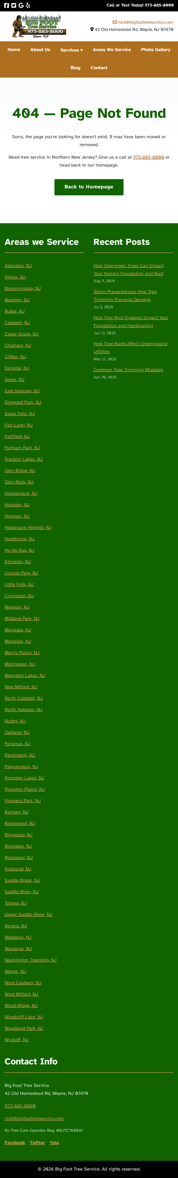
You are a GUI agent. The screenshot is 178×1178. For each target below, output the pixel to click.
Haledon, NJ (17, 504)
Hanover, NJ (17, 516)
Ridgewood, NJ (20, 823)
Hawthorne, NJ (20, 539)
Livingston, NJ (19, 596)
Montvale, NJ (18, 630)
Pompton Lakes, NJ (24, 778)
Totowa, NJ (16, 903)
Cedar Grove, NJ (21, 334)
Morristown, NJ (20, 664)
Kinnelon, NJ (18, 561)
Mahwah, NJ (17, 607)
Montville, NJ (18, 641)
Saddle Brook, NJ (22, 880)
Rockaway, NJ (19, 857)
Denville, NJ (17, 368)
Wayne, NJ (15, 971)
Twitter (37, 1142)
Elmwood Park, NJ (23, 402)
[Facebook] (6, 6)
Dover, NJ (14, 379)
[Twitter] (13, 6)
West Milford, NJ (21, 994)
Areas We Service (112, 49)
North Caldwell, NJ (24, 698)
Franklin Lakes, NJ (24, 459)
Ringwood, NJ (18, 835)
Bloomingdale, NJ (23, 288)
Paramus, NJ (17, 744)
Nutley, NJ (15, 721)
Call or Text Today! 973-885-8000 (140, 5)
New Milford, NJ (21, 687)
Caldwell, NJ (17, 322)
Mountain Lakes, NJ (25, 675)
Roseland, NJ (18, 869)
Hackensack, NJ (21, 493)
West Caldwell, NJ (23, 983)
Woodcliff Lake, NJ (24, 1017)
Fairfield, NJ (17, 436)
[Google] (21, 6)
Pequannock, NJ (21, 766)
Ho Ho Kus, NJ (19, 550)
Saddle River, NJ (21, 891)
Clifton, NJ (15, 356)
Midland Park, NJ (22, 618)
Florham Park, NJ (22, 448)
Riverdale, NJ (18, 846)
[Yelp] (28, 6)
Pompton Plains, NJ (25, 789)
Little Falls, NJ (19, 584)
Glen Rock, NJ (19, 482)
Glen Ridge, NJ (20, 470)
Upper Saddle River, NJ (28, 914)
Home (14, 49)
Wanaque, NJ (18, 948)
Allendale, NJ (18, 265)
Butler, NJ (15, 311)
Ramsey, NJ (17, 812)
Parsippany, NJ (20, 755)
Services (69, 50)
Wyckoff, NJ (17, 1039)
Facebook (15, 1142)
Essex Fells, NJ (20, 413)
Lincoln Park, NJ (21, 573)
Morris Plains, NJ (22, 652)
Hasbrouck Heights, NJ (28, 527)
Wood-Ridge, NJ (21, 1005)
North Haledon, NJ (23, 709)
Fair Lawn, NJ (19, 425)
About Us (40, 49)
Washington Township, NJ (31, 960)
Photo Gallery (155, 49)
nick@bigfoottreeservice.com (145, 22)
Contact (99, 68)
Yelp (54, 1142)
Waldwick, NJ (18, 937)
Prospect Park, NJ (23, 800)
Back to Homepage (89, 187)
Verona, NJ (16, 926)
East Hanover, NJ (22, 391)
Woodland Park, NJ (24, 1028)
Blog (75, 68)
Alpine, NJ (15, 277)
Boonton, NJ (17, 300)
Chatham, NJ (18, 345)
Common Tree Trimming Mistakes (128, 370)
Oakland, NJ (17, 732)
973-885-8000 (148, 157)
